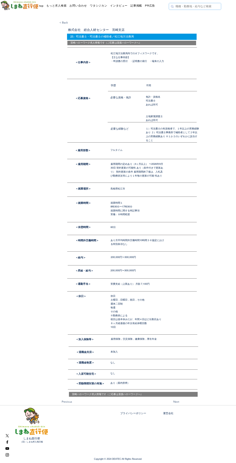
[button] (99, 6)
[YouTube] (7, 448)
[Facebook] (7, 442)
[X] (7, 435)
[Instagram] (7, 455)
